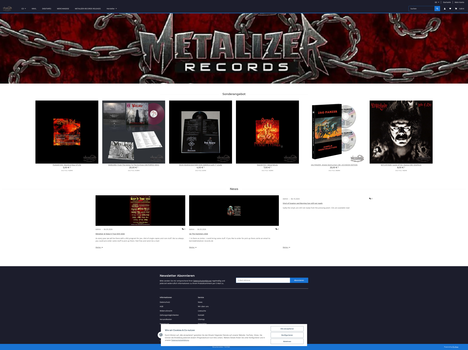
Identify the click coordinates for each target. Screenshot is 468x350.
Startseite (447, 2)
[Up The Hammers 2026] (234, 210)
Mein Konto (459, 2)
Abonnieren (299, 280)
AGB (161, 306)
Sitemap (201, 319)
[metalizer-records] (7, 9)
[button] (444, 8)
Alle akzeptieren (287, 329)
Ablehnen (287, 341)
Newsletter (202, 324)
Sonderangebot (234, 94)
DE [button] (436, 2)
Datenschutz (165, 302)
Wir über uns (203, 306)
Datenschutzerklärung (202, 281)
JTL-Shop (455, 347)
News (234, 189)
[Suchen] (437, 8)
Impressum (164, 324)
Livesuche (202, 311)
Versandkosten (166, 319)
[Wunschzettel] (450, 8)
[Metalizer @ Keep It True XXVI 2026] (140, 210)
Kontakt (201, 315)
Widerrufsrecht (166, 311)
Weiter (98, 247)
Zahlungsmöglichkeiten (169, 315)
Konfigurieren (287, 335)
